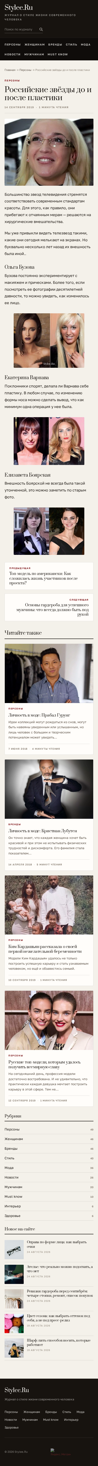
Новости (13, 54)
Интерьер (71, 1419)
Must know (58, 54)
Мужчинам (34, 54)
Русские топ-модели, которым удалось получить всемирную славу (44, 1065)
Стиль (71, 44)
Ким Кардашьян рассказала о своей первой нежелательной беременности (45, 949)
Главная (10, 70)
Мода (85, 44)
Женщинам (35, 44)
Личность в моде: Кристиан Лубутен (42, 831)
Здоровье (12, 1427)
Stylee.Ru (19, 7)
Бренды (55, 44)
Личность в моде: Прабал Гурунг (39, 715)
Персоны (13, 44)
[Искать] (41, 29)
